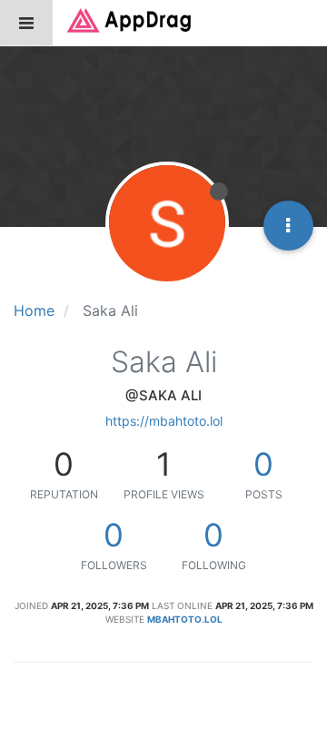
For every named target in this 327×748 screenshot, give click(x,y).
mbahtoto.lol (185, 619)
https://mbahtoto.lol (164, 420)
